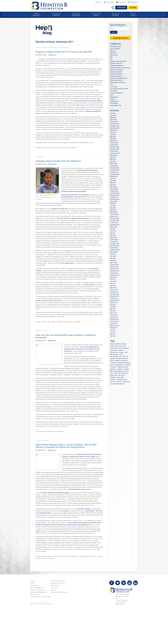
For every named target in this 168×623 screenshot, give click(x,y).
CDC (124, 346)
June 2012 (113, 306)
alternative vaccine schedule (44, 556)
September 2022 (115, 199)
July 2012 (112, 304)
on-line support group (67, 263)
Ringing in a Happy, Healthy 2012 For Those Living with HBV (64, 52)
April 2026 (113, 117)
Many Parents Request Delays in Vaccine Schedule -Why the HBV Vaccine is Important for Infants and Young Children (66, 445)
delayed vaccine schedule (60, 556)
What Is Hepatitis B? (36, 14)
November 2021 (114, 220)
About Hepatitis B (115, 49)
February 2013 (114, 290)
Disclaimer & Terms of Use (59, 592)
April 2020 (113, 260)
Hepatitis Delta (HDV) (116, 80)
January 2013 (114, 292)
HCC (120, 356)
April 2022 (113, 210)
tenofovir (112, 381)
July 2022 (112, 203)
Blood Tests (118, 346)
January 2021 (114, 241)
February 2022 (114, 214)
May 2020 (113, 258)
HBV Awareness (114, 354)
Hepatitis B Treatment (42, 331)
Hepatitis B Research (116, 72)
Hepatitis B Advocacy (116, 63)
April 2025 (113, 138)
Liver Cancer (113, 86)
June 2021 (113, 231)
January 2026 (114, 122)
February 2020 (114, 264)
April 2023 (113, 185)
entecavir (121, 352)
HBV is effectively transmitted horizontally (56, 493)
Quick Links (110, 2)
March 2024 (113, 164)
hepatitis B (53, 147)
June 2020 (113, 256)
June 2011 (113, 332)
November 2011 (114, 321)
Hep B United (113, 375)
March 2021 (113, 237)
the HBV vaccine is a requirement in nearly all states (74, 218)
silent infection (89, 511)
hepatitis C (113, 369)
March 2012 (113, 313)
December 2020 (114, 243)
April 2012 (113, 311)
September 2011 (115, 325)
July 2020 (112, 254)
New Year (59, 147)
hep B (111, 373)
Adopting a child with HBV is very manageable (75, 195)
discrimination (114, 352)
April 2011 (113, 336)
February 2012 (114, 315)
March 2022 (113, 212)
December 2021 (114, 218)
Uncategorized (40, 156)
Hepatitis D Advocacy (116, 76)
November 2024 (114, 149)
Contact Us (122, 2)
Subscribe (121, 7)
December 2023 (114, 168)
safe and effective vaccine (76, 489)
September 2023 (115, 174)
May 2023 (113, 182)
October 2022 (114, 197)
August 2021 (113, 227)
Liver (111, 84)
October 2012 (114, 298)
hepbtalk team (52, 55)
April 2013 (113, 285)
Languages (134, 2)
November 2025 (114, 126)
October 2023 (114, 172)
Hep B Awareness (85, 556)
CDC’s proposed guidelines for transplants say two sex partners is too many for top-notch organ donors (82, 349)
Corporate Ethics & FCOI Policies (40, 597)
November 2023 (114, 170)
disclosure (121, 350)
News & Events (133, 14)
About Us (98, 2)
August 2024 (113, 155)
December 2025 (114, 124)
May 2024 (113, 159)
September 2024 (115, 153)
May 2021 (113, 233)
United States (114, 103)
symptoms (66, 511)
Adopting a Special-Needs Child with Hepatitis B (58, 161)
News (111, 95)
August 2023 (113, 176)
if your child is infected (83, 509)
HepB (115, 373)
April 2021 (113, 235)
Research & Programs (115, 14)
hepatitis (112, 358)
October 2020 (114, 248)
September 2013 (115, 275)
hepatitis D (120, 369)
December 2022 (114, 193)
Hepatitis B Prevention (42, 440)
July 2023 (112, 178)
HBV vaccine (75, 556)
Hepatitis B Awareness (116, 65)
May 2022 (113, 208)
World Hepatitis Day (115, 105)
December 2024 (114, 147)
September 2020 (115, 250)
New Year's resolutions (70, 147)
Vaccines (51, 558)
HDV (111, 59)
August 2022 (113, 201)
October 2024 (114, 151)
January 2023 (114, 191)
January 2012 (114, 317)
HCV (123, 356)
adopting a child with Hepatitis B (88, 170)
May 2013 (113, 283)
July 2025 (112, 132)
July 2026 (112, 113)
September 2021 (115, 224)
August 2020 (113, 252)
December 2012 (114, 294)
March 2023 (113, 187)
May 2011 (113, 334)
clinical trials (113, 350)
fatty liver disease (41, 147)
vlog (111, 384)
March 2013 (113, 287)
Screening (119, 379)
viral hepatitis (126, 381)
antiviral (112, 346)
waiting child (76, 322)
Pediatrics (61, 322)
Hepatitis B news (51, 431)
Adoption (38, 322)
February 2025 (114, 143)
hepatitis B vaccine (122, 367)
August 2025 (113, 130)
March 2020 (113, 262)
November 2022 (114, 195)
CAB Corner (113, 53)
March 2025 (113, 140)
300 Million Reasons (116, 46)
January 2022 (114, 216)
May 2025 (113, 136)
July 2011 (112, 329)
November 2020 (114, 245)
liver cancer (121, 375)
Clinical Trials (114, 55)
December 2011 (114, 319)
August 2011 (113, 327)
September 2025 (115, 128)
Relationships (114, 97)
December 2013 (114, 269)
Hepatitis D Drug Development (118, 78)
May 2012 (113, 308)
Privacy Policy (34, 594)
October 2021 (114, 222)
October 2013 (114, 273)
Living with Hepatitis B (62, 47)
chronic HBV (113, 348)
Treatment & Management (76, 14)
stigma (125, 379)
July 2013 (112, 279)
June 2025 (113, 134)
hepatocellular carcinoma (121, 371)
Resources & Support (96, 14)
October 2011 (114, 323)
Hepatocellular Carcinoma (117, 82)
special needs (68, 322)
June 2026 (113, 115)
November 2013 (114, 271)
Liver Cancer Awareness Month (119, 88)
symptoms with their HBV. (60, 209)
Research (112, 99)
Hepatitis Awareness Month (118, 61)
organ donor (60, 431)
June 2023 (113, 180)
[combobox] (120, 28)
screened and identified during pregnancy (73, 191)
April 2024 (113, 161)
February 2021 (114, 239)
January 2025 (114, 145)
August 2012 (113, 302)
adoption (44, 322)
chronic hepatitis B (123, 348)
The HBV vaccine (89, 284)
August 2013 (113, 277)
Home (32, 583)
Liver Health (113, 91)
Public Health (120, 377)
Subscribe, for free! (120, 38)
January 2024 (114, 166)
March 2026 (113, 119)
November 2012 (114, 296)
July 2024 (112, 157)
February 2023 (114, 189)
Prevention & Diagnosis (56, 14)
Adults (118, 344)
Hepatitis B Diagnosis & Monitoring (45, 47)
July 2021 (112, 229)
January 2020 (114, 266)
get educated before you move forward (73, 197)
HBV (48, 147)
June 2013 (113, 281)
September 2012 (115, 300)
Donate (133, 7)
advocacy (113, 51)
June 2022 (113, 206)
